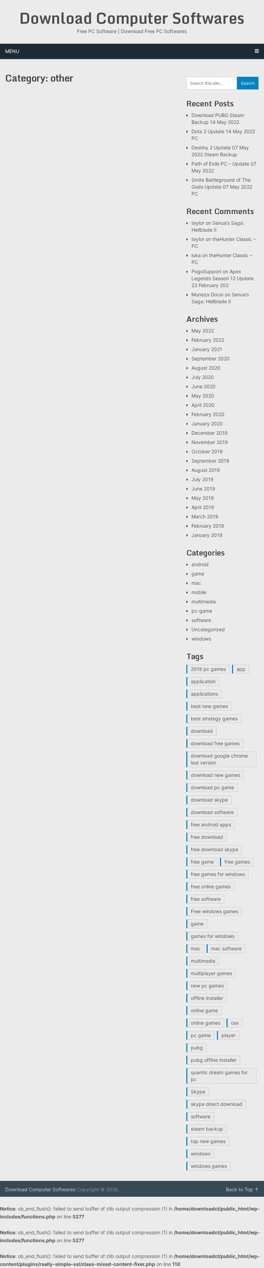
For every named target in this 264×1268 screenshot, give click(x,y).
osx (235, 1023)
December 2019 (209, 433)
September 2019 (210, 461)
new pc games (207, 986)
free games (237, 862)
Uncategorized (208, 629)
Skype (198, 1092)
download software (212, 812)
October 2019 (207, 451)
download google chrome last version (219, 759)
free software (206, 899)
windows (201, 639)
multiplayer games (211, 973)
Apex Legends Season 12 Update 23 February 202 (222, 278)
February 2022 (207, 340)
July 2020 (202, 377)
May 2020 (202, 396)
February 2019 (207, 526)
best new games (209, 706)
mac (196, 583)
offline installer (207, 998)
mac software (226, 948)
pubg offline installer (213, 1060)
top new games (208, 1141)
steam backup (207, 1129)
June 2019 (203, 489)
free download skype (214, 849)
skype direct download (216, 1104)
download (202, 731)
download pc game (212, 787)
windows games (209, 1166)
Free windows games (214, 911)
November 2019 (209, 442)
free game (202, 862)
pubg (197, 1047)
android (200, 564)
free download (207, 837)
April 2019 (202, 507)
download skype (209, 800)
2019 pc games (208, 669)
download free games (215, 743)
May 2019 (202, 498)
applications (204, 694)
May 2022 (202, 331)
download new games (215, 775)
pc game (201, 1035)
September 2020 (210, 358)
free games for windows (218, 874)
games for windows (212, 936)
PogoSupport (206, 271)
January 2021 (206, 349)
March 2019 (204, 516)
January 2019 (206, 535)
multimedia (203, 601)
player (228, 1035)
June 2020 (203, 386)
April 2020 (202, 405)
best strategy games (214, 718)
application (203, 681)
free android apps (211, 824)
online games (205, 1023)
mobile (198, 592)
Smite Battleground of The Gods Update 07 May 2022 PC (221, 187)
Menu (12, 51)
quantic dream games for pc (219, 1075)
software (201, 620)
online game (204, 1010)
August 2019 (205, 470)
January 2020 (207, 423)
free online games (211, 886)
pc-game (201, 611)
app (240, 669)
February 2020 (207, 414)
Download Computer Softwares (131, 18)
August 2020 (205, 368)
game (197, 574)
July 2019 (202, 479)
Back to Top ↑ (242, 1189)
